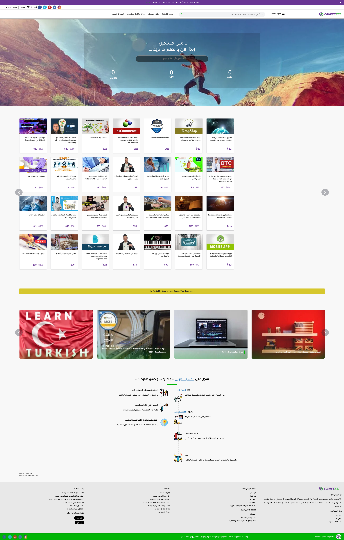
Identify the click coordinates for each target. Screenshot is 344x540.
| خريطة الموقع (187, 536)
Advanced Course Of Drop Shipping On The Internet (190, 139)
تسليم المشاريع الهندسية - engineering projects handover (157, 216)
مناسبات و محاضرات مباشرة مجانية (242, 520)
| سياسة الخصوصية (229, 536)
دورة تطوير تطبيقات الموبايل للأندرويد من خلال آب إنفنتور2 (220, 255)
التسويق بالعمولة (77, 505)
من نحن (253, 492)
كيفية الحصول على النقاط (73, 502)
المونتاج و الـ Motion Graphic (232, 352)
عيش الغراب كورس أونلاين (65, 253)
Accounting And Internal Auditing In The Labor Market (96, 177)
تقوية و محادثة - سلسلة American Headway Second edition (298, 352)
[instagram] (59, 7)
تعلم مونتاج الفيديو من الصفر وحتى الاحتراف (127, 216)
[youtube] (50, 7)
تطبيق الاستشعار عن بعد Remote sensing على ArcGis (221, 139)
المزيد (25, 114)
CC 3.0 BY (36, 475)
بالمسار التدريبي (180, 411)
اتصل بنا (339, 518)
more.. (192, 291)
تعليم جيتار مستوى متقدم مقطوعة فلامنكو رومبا (97, 216)
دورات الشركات (164, 512)
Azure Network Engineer (159, 137)
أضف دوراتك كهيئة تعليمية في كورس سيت (66, 499)
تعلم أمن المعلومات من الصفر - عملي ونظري (126, 177)
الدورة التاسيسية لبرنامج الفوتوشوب (191, 177)
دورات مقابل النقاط (162, 509)
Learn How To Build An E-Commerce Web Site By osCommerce (128, 140)
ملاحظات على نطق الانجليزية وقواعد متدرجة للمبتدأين (189, 216)
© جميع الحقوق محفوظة (324, 536)
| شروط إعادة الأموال (214, 536)
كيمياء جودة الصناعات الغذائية (33, 253)
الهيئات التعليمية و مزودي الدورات (243, 505)
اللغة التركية (84, 352)
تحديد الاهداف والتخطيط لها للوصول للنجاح (158, 177)
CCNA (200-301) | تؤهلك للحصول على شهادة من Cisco (189, 255)
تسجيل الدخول (11, 7)
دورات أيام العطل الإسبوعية (159, 505)
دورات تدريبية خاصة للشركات (73, 492)
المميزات (253, 502)
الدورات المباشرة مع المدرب (159, 499)
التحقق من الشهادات (75, 509)
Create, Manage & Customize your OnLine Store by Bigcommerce (96, 256)
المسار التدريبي (184, 379)
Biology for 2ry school (98, 137)
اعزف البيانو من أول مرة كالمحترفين (160, 255)
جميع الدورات (165, 492)
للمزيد (147, 2)
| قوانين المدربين (199, 536)
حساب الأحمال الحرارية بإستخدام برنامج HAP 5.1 (63, 216)
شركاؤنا (253, 496)
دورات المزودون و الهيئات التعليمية (156, 502)
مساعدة (339, 515)
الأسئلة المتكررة (335, 521)
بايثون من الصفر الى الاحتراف (127, 253)
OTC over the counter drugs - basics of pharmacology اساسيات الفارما (220, 179)
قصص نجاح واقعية (248, 517)
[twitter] (45, 7)
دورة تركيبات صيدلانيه (36, 176)
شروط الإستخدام (243, 536)
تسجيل (23, 7)
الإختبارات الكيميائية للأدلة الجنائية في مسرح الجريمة (35, 139)
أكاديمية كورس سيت (161, 496)
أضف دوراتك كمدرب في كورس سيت (69, 496)
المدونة (34, 7)
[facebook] (40, 7)
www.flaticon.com (23, 475)
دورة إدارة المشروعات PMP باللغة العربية (66, 177)
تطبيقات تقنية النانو (37, 215)
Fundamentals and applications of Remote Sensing (220, 216)
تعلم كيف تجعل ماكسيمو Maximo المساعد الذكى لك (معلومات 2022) (65, 140)
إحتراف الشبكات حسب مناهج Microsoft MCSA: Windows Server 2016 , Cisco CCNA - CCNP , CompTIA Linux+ (134, 350)
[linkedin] (54, 7)
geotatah (27, 473)
